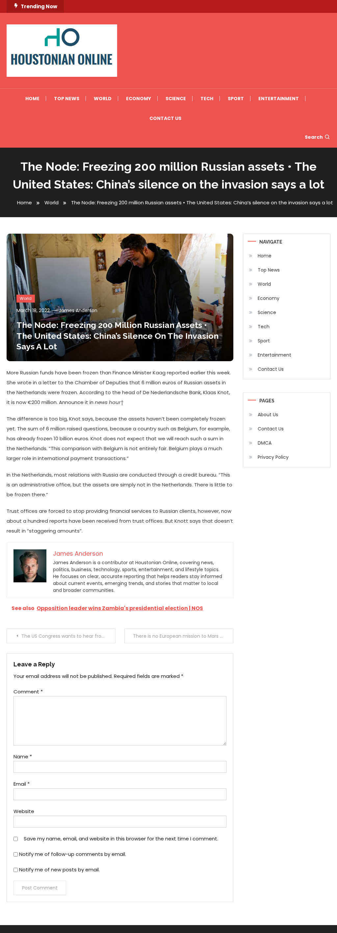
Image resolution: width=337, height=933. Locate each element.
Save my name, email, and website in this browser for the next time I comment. (121, 838)
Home (32, 98)
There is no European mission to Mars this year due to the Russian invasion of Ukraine (183, 636)
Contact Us (165, 118)
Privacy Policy (273, 457)
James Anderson (78, 310)
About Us (268, 414)
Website (23, 811)
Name (22, 756)
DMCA (265, 443)
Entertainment (278, 98)
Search (314, 137)
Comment (28, 691)
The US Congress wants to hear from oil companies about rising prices (68, 636)
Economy (138, 98)
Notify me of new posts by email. (59, 869)
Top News (66, 98)
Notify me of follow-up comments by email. (72, 854)
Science (176, 98)
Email (21, 783)
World (103, 98)
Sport (236, 98)
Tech (206, 98)
